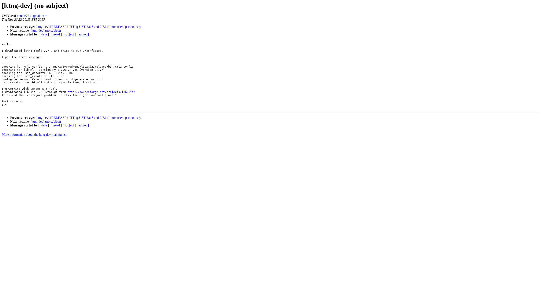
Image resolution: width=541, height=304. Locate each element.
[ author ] (83, 34)
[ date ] (44, 34)
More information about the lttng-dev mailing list (34, 134)
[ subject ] (69, 34)
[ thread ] (56, 34)
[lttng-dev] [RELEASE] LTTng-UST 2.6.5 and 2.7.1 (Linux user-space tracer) (88, 26)
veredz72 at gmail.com (32, 16)
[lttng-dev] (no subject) (45, 30)
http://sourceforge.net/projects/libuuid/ (101, 92)
